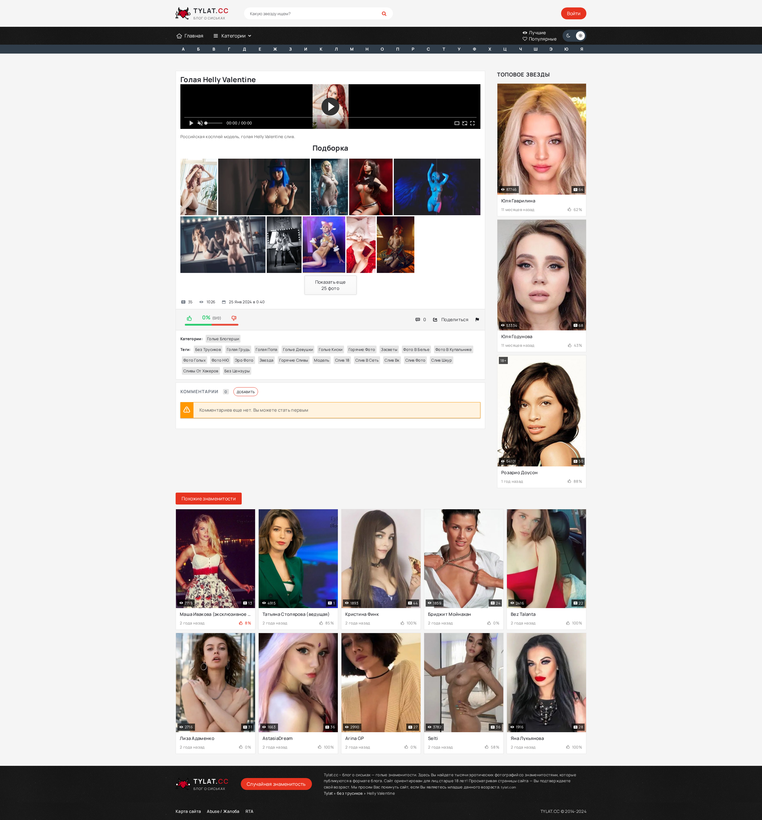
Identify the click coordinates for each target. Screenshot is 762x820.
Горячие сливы (293, 360)
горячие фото (362, 349)
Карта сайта (188, 811)
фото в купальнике (453, 349)
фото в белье (416, 349)
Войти (573, 13)
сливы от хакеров (200, 371)
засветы (389, 349)
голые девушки (298, 349)
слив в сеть (367, 360)
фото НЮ (220, 360)
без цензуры (237, 371)
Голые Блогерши (223, 338)
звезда (267, 360)
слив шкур (441, 360)
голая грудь (238, 349)
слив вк (392, 360)
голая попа (266, 349)
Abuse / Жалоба (223, 811)
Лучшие (537, 32)
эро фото (244, 360)
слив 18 (342, 360)
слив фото (415, 360)
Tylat (328, 793)
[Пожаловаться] (477, 319)
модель (321, 360)
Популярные (542, 39)
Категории (233, 35)
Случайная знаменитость (276, 784)
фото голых (194, 360)
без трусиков (208, 349)
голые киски (330, 349)
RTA (250, 811)
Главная (194, 35)
